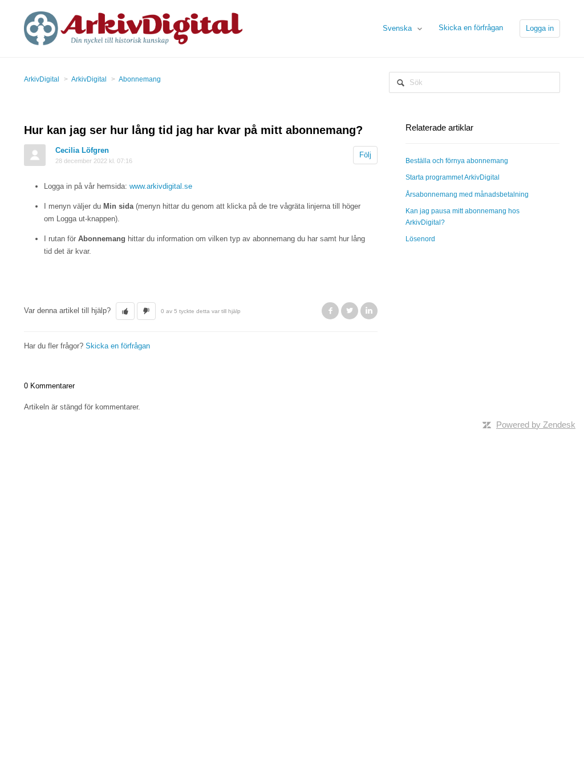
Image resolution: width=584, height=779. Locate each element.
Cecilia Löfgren (82, 150)
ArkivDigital (41, 79)
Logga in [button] (540, 28)
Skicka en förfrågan (471, 27)
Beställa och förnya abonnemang (456, 161)
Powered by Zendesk (535, 424)
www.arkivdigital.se (160, 186)
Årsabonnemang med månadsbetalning (467, 194)
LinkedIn (369, 310)
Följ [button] (365, 155)
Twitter (349, 310)
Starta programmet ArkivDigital (452, 177)
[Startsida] (133, 27)
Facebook (330, 310)
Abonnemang (140, 79)
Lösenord (420, 239)
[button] (125, 311)
